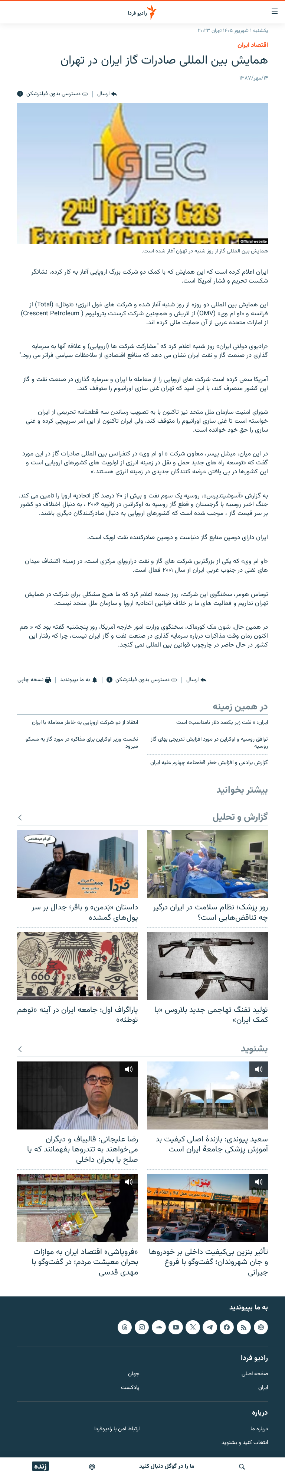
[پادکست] (92, 1466)
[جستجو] (242, 1466)
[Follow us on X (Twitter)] (193, 1327)
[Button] (107, 94)
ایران (263, 1388)
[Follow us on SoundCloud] (159, 1327)
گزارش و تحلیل (240, 818)
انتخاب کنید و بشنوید (245, 1443)
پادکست (130, 1388)
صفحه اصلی (255, 1374)
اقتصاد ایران (253, 45)
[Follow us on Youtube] (175, 1327)
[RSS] (244, 1327)
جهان (134, 1374)
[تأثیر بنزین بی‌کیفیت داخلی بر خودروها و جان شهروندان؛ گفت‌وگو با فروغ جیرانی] (207, 1208)
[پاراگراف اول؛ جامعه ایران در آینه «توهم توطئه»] (77, 966)
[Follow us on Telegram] (210, 1327)
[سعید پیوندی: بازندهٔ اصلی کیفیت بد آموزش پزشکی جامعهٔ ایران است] (207, 1095)
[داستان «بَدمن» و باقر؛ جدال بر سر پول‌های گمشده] (77, 864)
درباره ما (259, 1429)
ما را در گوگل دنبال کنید (166, 1466)
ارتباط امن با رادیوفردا (117, 1429)
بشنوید (254, 1049)
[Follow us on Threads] (125, 1327)
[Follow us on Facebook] (227, 1327)
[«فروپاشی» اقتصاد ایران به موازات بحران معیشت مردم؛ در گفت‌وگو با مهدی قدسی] (77, 1208)
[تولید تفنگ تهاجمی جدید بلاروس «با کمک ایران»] (207, 966)
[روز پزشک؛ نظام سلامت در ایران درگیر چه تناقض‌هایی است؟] (207, 864)
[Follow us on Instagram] (142, 1327)
